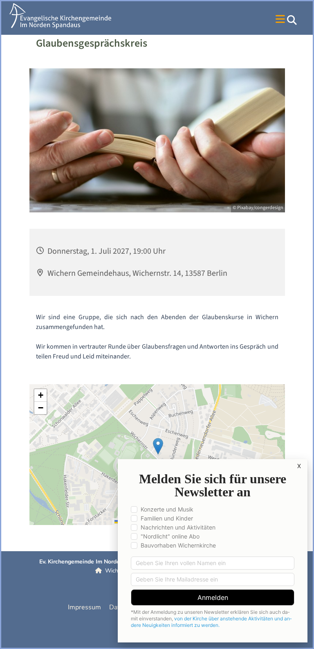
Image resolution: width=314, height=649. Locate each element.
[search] (291, 20)
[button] (221, 20)
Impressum (84, 607)
